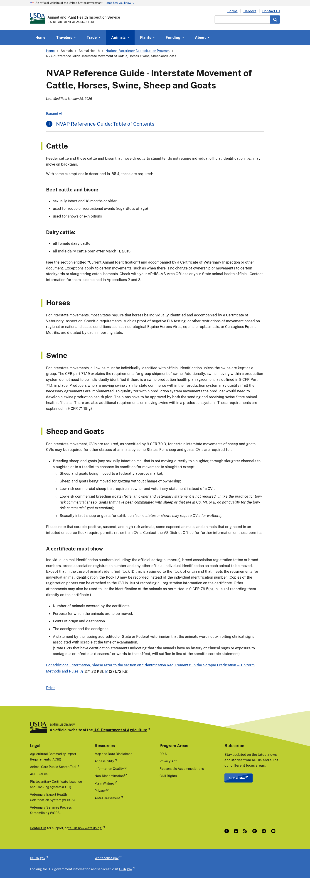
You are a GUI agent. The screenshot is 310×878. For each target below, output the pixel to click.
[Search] (275, 19)
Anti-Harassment (107, 798)
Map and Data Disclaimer (113, 754)
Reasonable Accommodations (182, 768)
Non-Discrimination (109, 776)
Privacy (100, 790)
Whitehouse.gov (106, 858)
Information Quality (109, 768)
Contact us (38, 828)
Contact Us (271, 11)
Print (50, 687)
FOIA (163, 754)
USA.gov (125, 869)
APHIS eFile (39, 774)
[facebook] (237, 831)
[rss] (246, 831)
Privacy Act (168, 761)
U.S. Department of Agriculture (120, 730)
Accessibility (104, 761)
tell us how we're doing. (85, 828)
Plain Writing (104, 783)
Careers (250, 11)
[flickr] (265, 831)
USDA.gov (37, 858)
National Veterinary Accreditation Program (138, 51)
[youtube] (274, 831)
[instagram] (255, 831)
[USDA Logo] (37, 18)
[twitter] (227, 831)
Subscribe (237, 778)
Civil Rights (168, 776)
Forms (232, 11)
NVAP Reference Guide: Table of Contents (105, 124)
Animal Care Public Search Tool (53, 767)
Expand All (55, 113)
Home (40, 37)
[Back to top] (297, 865)
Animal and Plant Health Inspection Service (83, 17)
